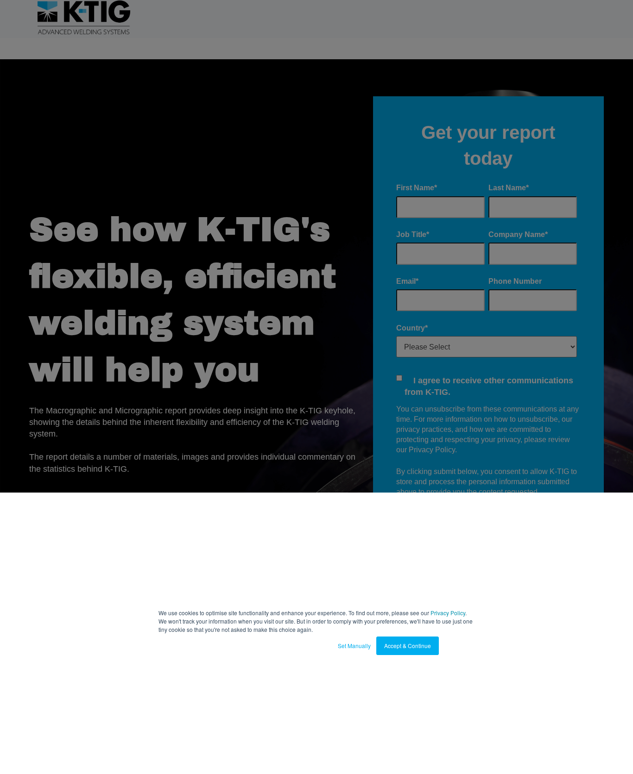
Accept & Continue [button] (407, 645)
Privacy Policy (447, 613)
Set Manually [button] (354, 645)
